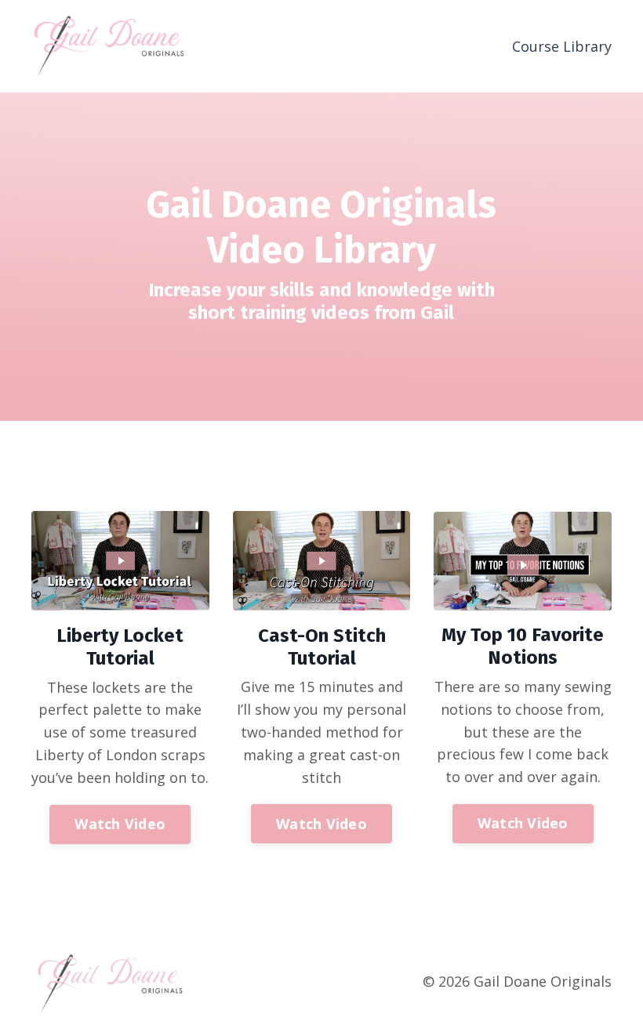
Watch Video (119, 823)
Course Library (562, 46)
